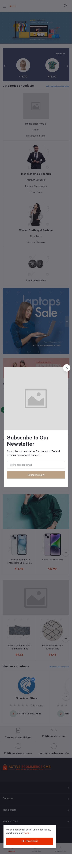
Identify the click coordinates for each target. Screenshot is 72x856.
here (26, 833)
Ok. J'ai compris (29, 841)
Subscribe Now (36, 475)
